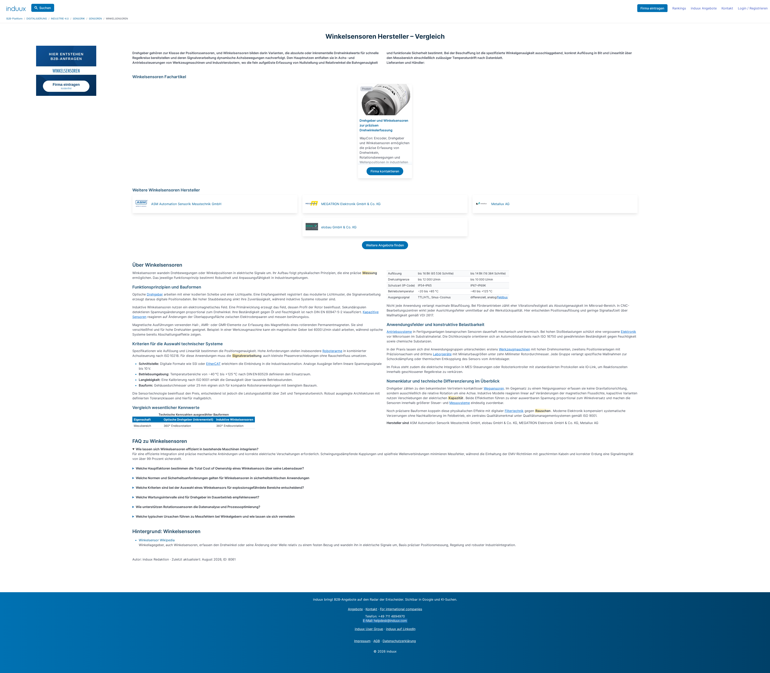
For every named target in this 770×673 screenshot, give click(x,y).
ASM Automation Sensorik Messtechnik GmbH (186, 204)
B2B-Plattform (14, 18)
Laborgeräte (442, 354)
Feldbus (502, 297)
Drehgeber (155, 294)
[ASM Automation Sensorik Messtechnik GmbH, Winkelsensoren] (143, 204)
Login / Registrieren (753, 8)
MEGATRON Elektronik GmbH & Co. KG (351, 204)
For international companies (401, 609)
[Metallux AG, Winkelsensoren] (483, 204)
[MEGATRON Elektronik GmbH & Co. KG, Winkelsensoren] (313, 204)
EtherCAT (213, 364)
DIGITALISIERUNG (36, 18)
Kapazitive (371, 312)
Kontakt (727, 8)
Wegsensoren (494, 388)
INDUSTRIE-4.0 (60, 18)
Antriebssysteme (399, 332)
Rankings (679, 8)
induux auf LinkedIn (400, 629)
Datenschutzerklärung (399, 641)
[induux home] (16, 7)
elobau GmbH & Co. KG (339, 227)
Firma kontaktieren (385, 171)
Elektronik (628, 332)
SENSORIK (79, 18)
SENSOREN (95, 18)
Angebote (355, 609)
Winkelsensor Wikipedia (157, 540)
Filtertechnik (514, 411)
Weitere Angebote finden (385, 245)
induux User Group (369, 629)
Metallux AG (500, 204)
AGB (376, 641)
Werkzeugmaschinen (514, 349)
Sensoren (139, 317)
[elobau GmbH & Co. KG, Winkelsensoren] (313, 227)
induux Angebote (704, 8)
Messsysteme (459, 403)
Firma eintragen (652, 8)
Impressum (362, 641)
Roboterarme (332, 351)
